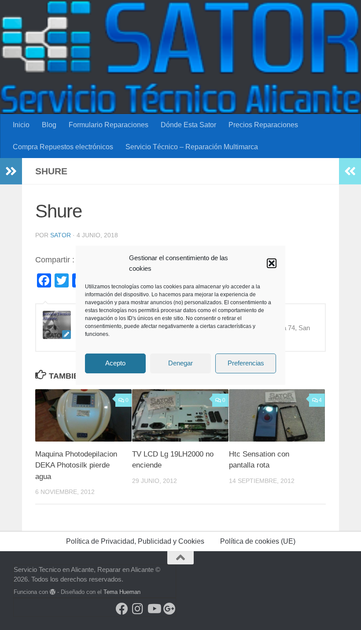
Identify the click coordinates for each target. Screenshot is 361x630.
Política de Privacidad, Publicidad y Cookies (135, 541)
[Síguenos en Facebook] (122, 609)
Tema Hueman (121, 592)
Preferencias (246, 363)
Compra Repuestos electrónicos (63, 147)
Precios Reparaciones (263, 125)
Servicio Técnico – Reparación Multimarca (191, 147)
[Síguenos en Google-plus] (169, 609)
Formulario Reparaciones (108, 125)
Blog (49, 125)
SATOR (60, 235)
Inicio (21, 125)
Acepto (115, 363)
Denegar (180, 363)
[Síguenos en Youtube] (153, 609)
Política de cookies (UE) (257, 541)
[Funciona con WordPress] (52, 592)
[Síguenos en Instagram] (138, 609)
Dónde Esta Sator (188, 125)
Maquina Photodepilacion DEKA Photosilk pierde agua (76, 465)
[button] (271, 263)
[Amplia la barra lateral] (11, 171)
